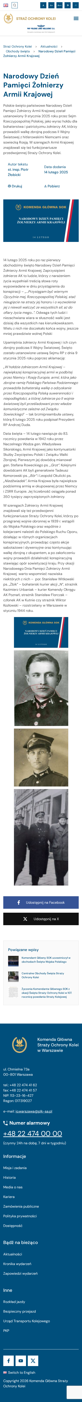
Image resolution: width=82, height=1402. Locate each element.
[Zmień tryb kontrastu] (68, 5)
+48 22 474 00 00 (32, 1133)
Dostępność (13, 1225)
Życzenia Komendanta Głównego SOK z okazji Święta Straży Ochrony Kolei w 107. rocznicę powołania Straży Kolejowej (47, 993)
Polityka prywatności (20, 1216)
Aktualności (12, 1254)
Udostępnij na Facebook (45, 902)
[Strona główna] (29, 18)
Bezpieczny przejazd (19, 1311)
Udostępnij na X (46, 919)
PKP (6, 1330)
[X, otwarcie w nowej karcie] (33, 1361)
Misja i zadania (15, 1168)
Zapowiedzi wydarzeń (20, 1273)
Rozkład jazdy (14, 1301)
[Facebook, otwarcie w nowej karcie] (8, 1361)
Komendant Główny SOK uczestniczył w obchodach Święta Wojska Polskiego (46, 960)
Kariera (9, 1196)
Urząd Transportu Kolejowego (26, 1321)
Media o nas (13, 1187)
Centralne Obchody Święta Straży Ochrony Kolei (43, 975)
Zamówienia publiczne (21, 1206)
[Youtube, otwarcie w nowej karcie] (21, 1361)
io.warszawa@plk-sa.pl (34, 1111)
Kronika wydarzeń (17, 1264)
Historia (9, 1177)
